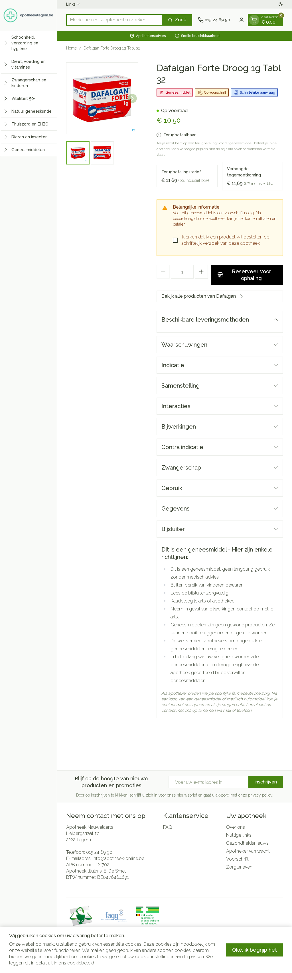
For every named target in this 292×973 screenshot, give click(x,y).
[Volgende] (132, 98)
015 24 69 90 (99, 852)
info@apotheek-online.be (118, 858)
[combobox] (114, 20)
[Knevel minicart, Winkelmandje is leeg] (254, 20)
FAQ (167, 827)
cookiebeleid (80, 963)
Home (71, 48)
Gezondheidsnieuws (247, 843)
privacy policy (260, 795)
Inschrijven (265, 782)
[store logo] (28, 15)
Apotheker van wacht (248, 851)
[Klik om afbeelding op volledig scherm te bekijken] (102, 98)
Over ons (235, 827)
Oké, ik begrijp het (254, 950)
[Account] (241, 20)
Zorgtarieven (239, 867)
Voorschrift (237, 859)
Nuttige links (239, 835)
